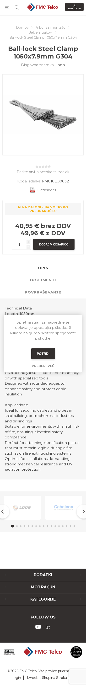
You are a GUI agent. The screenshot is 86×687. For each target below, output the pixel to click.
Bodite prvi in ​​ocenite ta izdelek (43, 172)
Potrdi (43, 354)
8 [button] (40, 526)
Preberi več (43, 365)
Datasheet (46, 190)
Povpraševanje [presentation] (43, 292)
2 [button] (17, 526)
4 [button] (24, 526)
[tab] (43, 268)
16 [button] (70, 526)
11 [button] (51, 526)
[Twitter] (48, 627)
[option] (22, 508)
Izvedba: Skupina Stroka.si (48, 678)
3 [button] (21, 526)
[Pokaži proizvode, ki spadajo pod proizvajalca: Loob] (22, 508)
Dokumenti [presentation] (43, 280)
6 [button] (32, 526)
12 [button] (55, 526)
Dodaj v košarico (53, 244)
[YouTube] (38, 627)
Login (16, 678)
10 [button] (47, 526)
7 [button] (36, 526)
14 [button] (63, 526)
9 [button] (43, 526)
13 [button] (59, 526)
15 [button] (66, 526)
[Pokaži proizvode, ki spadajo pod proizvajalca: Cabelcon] (63, 508)
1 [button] (12, 526)
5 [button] (28, 526)
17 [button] (74, 526)
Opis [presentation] (43, 268)
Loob (60, 65)
